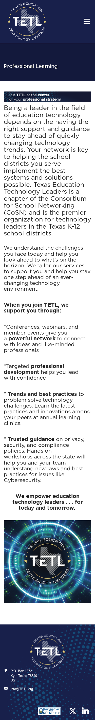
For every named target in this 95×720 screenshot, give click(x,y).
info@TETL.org (22, 689)
